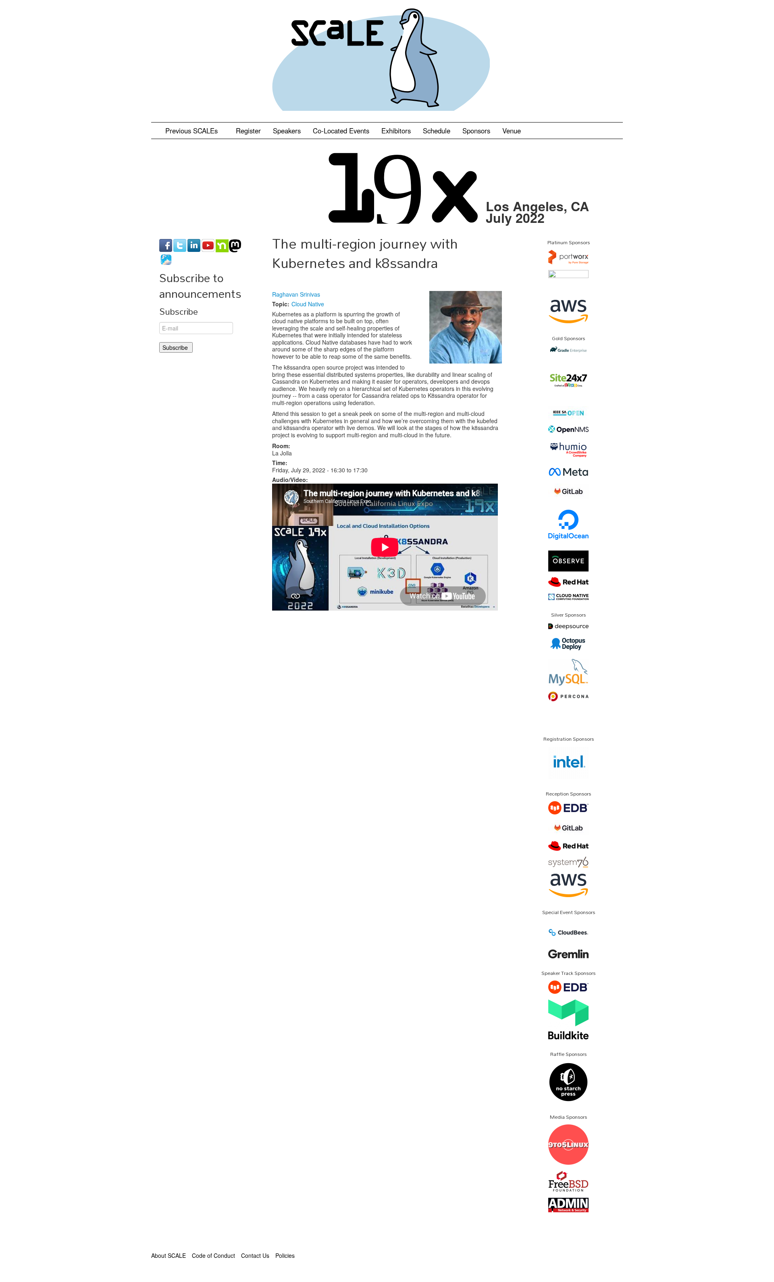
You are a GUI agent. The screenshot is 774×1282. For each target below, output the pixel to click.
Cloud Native (307, 304)
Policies (285, 1255)
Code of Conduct (213, 1255)
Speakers (287, 130)
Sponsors (476, 130)
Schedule (436, 130)
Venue (511, 130)
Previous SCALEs (192, 130)
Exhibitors (396, 130)
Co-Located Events (341, 130)
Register (248, 130)
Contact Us (255, 1255)
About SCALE (168, 1255)
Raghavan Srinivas (296, 294)
